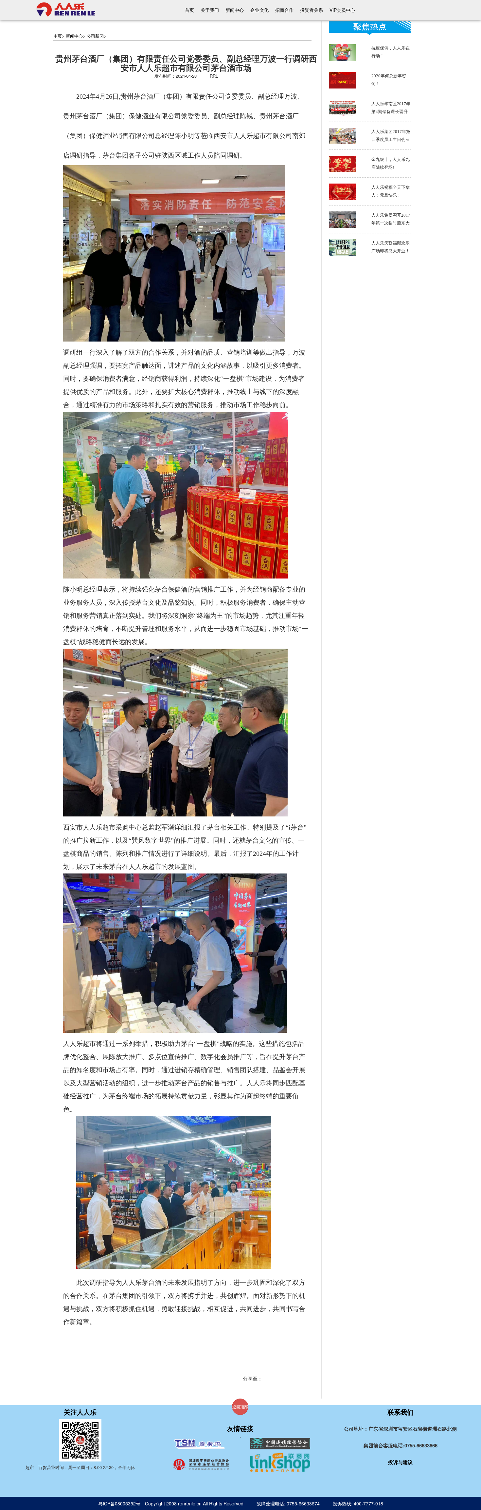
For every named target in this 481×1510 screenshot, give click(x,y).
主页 (57, 36)
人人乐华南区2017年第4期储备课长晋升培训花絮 (390, 111)
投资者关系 (311, 10)
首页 (189, 10)
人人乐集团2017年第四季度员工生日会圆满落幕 (390, 139)
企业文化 (259, 10)
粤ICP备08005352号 (119, 1503)
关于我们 (210, 10)
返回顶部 (240, 1406)
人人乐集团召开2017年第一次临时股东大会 (390, 223)
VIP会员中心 (342, 10)
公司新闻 (95, 36)
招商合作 (284, 10)
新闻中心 (234, 10)
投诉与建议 (400, 1462)
